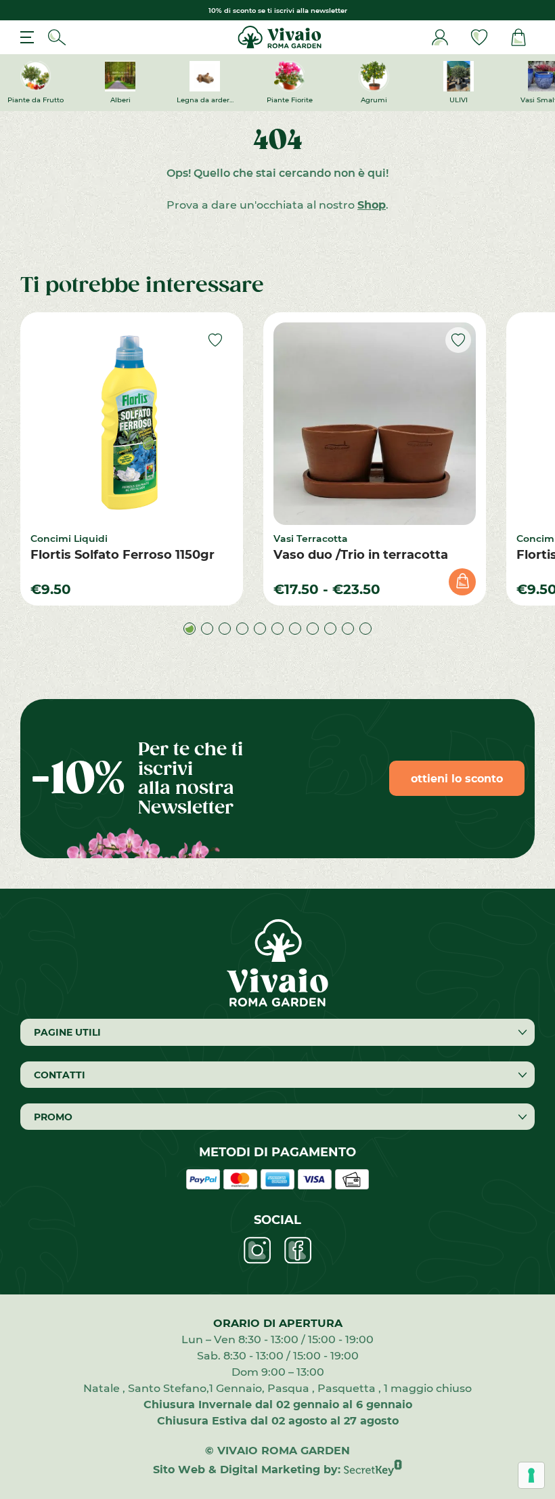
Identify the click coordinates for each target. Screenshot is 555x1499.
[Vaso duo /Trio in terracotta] (374, 423)
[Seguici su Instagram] (257, 1250)
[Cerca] (57, 37)
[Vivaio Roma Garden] (277, 37)
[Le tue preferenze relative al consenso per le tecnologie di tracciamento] (531, 1475)
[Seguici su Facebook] (297, 1250)
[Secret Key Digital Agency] (373, 1469)
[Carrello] (518, 37)
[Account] (440, 37)
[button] (189, 628)
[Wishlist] (479, 37)
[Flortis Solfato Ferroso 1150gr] (131, 423)
